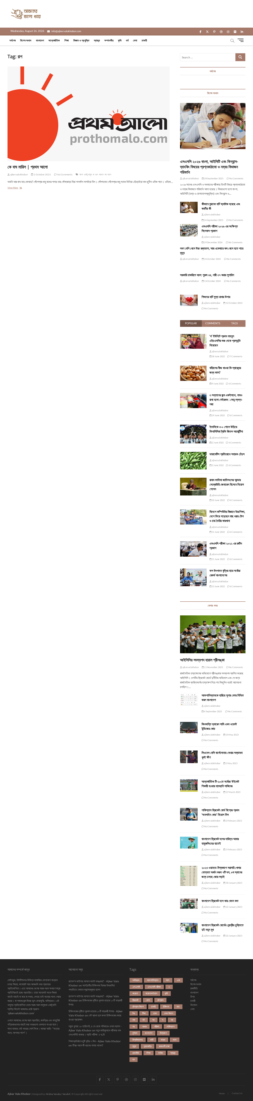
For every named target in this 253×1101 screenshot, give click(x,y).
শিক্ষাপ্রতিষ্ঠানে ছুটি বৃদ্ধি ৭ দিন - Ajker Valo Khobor (95, 1041)
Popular (191, 323)
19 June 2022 (218, 415)
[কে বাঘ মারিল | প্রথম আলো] (91, 113)
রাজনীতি (135, 1052)
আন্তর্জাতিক (54, 40)
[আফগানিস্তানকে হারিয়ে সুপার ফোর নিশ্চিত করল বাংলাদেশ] (189, 699)
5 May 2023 (231, 763)
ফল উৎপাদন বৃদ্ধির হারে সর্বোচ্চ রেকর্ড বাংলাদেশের (225, 572)
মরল (109, 174)
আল (81, 174)
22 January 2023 (234, 907)
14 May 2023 (232, 734)
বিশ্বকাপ (163, 1033)
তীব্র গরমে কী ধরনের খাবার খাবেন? (87, 1045)
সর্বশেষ (12, 40)
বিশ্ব (192, 996)
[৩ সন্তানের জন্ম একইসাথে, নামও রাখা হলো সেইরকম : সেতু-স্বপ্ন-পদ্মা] (193, 395)
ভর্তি (151, 1039)
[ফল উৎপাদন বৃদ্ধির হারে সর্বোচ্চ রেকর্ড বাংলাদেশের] (193, 570)
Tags (234, 323)
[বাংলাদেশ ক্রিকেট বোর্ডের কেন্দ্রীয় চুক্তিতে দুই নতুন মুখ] (189, 928)
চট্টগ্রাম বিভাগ (138, 1006)
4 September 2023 (213, 711)
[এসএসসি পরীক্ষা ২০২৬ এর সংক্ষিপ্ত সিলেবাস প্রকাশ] (189, 230)
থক (133, 1019)
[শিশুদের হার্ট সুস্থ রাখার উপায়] (189, 300)
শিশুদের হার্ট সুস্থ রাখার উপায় (216, 297)
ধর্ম (127, 40)
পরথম (101, 174)
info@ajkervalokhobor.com (66, 31)
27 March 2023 (233, 792)
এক (178, 980)
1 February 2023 (234, 849)
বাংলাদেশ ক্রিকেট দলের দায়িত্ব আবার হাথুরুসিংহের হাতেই (220, 841)
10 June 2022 (218, 500)
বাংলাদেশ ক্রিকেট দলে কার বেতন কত (220, 901)
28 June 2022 (218, 356)
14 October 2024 (212, 281)
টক (133, 1013)
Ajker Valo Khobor (19, 1093)
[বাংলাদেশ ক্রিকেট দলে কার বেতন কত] (189, 904)
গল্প (96, 174)
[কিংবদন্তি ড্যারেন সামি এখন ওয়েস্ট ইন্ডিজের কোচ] (189, 727)
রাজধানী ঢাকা (164, 1046)
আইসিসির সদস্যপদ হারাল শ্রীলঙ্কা (202, 660)
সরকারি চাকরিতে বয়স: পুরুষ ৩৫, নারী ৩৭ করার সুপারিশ (207, 275)
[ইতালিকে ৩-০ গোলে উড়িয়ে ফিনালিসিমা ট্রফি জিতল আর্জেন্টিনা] (193, 427)
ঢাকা (155, 1013)
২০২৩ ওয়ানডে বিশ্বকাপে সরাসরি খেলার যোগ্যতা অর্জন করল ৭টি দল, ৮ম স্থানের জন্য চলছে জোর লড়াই (222, 872)
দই (144, 1019)
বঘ (106, 174)
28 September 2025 (213, 178)
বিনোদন (193, 1005)
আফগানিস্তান (152, 980)
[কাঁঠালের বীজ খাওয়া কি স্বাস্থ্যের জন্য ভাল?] (193, 368)
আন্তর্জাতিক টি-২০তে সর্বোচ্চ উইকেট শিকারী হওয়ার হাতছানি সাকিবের (220, 783)
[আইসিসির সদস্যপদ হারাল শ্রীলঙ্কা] (212, 634)
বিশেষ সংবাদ (25, 40)
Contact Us (237, 1093)
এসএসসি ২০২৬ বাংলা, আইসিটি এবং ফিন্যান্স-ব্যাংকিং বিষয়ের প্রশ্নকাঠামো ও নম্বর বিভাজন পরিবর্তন (209, 167)
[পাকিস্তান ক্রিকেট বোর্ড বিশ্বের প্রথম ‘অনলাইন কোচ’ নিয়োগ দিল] (189, 814)
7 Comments (235, 356)
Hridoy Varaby (53, 1094)
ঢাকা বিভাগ (168, 1013)
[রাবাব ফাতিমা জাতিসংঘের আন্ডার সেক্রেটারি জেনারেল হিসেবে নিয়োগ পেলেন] (193, 480)
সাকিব (160, 1052)
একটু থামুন (88, 174)
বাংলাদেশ (40, 40)
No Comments (64, 174)
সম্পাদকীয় (108, 40)
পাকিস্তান (171, 1026)
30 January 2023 (234, 882)
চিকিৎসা (166, 1006)
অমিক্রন (135, 980)
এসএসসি (136, 986)
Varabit (66, 1094)
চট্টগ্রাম (160, 1000)
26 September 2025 (213, 220)
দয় (153, 1019)
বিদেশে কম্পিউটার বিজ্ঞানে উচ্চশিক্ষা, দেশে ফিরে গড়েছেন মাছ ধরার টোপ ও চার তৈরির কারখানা (227, 516)
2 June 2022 (217, 442)
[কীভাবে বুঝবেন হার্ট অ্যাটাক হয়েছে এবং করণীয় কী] (189, 207)
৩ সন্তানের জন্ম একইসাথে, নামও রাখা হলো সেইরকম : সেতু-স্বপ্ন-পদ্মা (226, 399)
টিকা (144, 1013)
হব (133, 1059)
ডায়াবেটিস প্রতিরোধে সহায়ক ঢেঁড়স (227, 454)
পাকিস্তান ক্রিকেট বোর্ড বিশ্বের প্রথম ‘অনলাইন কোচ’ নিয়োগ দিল (220, 812)
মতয (175, 1039)
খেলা (135, 40)
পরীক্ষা (156, 1026)
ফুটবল (134, 1033)
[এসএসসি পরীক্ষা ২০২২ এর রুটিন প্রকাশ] (193, 543)
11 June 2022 (218, 532)
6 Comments (234, 383)
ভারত (163, 1039)
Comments (212, 323)
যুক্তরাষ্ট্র (147, 1046)
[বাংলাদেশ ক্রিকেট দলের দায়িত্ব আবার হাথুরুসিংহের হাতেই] (189, 843)
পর (133, 1026)
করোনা (135, 993)
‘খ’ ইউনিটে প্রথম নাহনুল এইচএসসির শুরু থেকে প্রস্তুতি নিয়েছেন (225, 340)
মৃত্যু (134, 1046)
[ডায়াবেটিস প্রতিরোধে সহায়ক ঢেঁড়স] (193, 454)
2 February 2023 (234, 820)
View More (15, 188)
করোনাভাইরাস (151, 993)
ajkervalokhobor (19, 174)
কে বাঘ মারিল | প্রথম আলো (28, 167)
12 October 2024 (234, 303)
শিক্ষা (66, 40)
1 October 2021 (42, 174)
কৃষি (119, 40)
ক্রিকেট (135, 1000)
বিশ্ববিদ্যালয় (137, 1039)
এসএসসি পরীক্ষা (154, 986)
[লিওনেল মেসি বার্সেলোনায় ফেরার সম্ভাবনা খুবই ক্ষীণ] (189, 757)
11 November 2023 (213, 667)
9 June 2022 (217, 383)
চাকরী (144, 40)
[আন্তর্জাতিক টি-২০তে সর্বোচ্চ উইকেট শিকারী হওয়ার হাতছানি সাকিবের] (189, 785)
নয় (172, 1019)
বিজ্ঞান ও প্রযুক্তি (81, 40)
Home (222, 1093)
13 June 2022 (218, 586)
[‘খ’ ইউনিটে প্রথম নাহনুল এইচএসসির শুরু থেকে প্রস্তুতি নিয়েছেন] (193, 336)
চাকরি (153, 1006)
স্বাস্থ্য (97, 40)
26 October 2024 (212, 259)
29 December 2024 (213, 242)
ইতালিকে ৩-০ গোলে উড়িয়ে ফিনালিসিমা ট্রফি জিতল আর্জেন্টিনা (226, 429)
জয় (178, 1006)
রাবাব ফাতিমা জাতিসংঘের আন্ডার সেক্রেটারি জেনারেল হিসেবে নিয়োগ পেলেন (227, 484)
